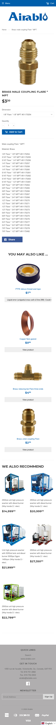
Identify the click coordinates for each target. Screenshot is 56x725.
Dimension (6, 109)
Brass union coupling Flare (28, 438)
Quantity (5, 121)
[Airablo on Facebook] (28, 684)
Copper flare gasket (28, 338)
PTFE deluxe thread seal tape (28, 289)
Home (4, 29)
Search (28, 655)
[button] (48, 723)
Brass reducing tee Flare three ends (28, 388)
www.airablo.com (28, 658)
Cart (52, 3)
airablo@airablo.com (28, 678)
